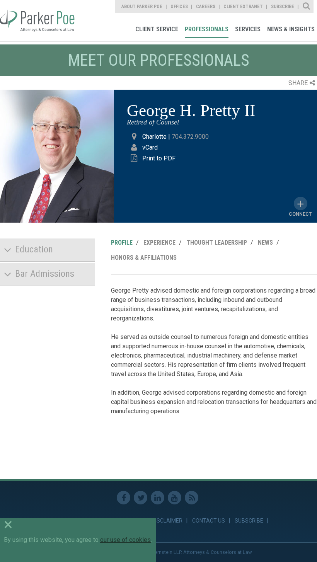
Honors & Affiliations (144, 257)
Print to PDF (159, 158)
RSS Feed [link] (191, 497)
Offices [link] (179, 6)
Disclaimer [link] (167, 521)
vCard (150, 147)
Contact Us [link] (208, 521)
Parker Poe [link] (38, 20)
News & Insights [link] (291, 29)
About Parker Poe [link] (141, 6)
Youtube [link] (174, 497)
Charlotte (154, 136)
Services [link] (248, 29)
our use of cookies (125, 539)
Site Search (307, 6)
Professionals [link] (206, 29)
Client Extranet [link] (243, 6)
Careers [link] (205, 6)
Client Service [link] (156, 29)
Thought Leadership (216, 242)
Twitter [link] (140, 497)
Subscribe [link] (282, 6)
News (265, 242)
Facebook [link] (123, 497)
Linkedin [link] (157, 497)
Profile (122, 242)
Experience (159, 242)
